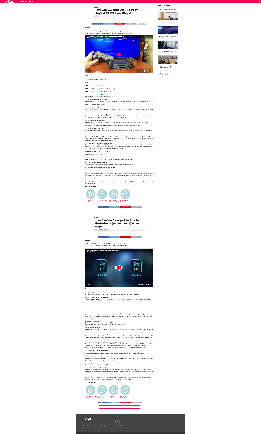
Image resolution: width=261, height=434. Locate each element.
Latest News (23, 1)
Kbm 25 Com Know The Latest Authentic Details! (102, 91)
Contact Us (118, 422)
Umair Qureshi (103, 16)
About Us (117, 420)
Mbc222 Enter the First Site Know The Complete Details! (104, 88)
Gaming (31, 1)
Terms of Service (119, 425)
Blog (116, 421)
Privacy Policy (118, 424)
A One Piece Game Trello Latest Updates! (100, 85)
